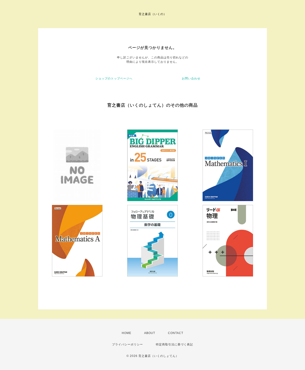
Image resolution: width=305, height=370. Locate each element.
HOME (126, 333)
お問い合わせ (191, 78)
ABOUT (149, 333)
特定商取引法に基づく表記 (174, 344)
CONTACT (175, 333)
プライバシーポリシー (127, 344)
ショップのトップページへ (113, 78)
